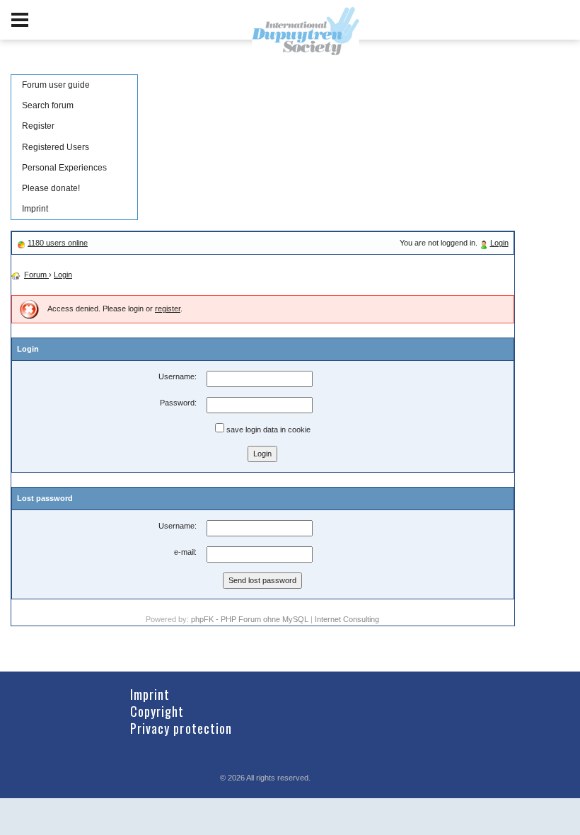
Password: (178, 402)
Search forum (48, 105)
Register (38, 126)
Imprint (35, 209)
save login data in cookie (267, 429)
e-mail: (185, 552)
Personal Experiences (64, 168)
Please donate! (51, 188)
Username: (177, 376)
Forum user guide (56, 85)
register (167, 308)
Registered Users (55, 147)
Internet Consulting (347, 619)
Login (499, 242)
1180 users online (58, 242)
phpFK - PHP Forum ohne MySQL (251, 619)
